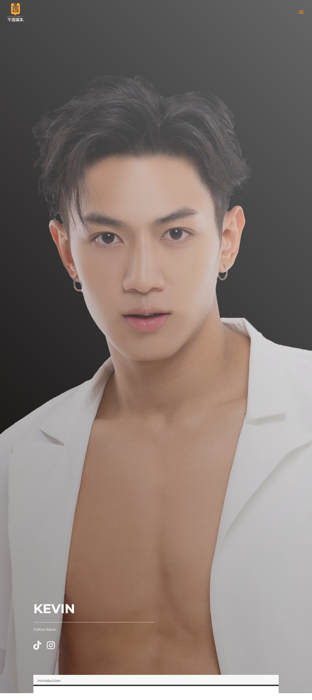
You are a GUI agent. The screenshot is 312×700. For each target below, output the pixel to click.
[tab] (156, 680)
